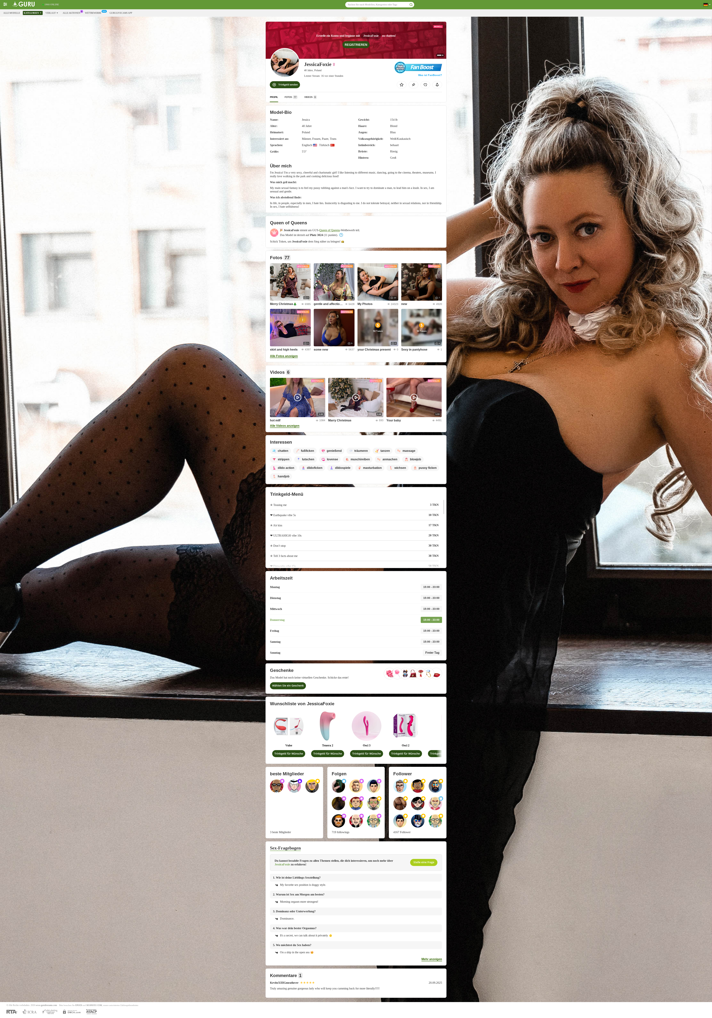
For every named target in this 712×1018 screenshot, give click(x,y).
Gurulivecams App (121, 13)
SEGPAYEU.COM (94, 1005)
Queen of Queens (329, 230)
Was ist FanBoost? (430, 75)
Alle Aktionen (71, 13)
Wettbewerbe (93, 13)
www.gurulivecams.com (46, 1005)
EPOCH (78, 1005)
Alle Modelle (11, 13)
